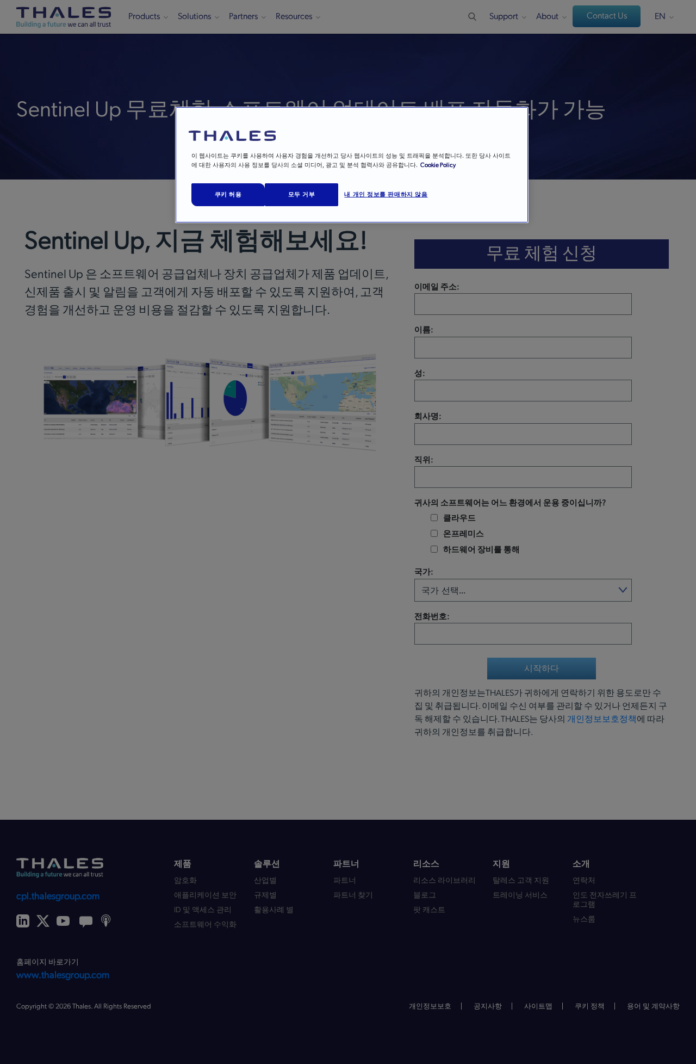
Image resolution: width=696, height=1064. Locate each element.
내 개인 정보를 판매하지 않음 (385, 194)
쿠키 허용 (228, 194)
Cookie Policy (438, 165)
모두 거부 (301, 194)
